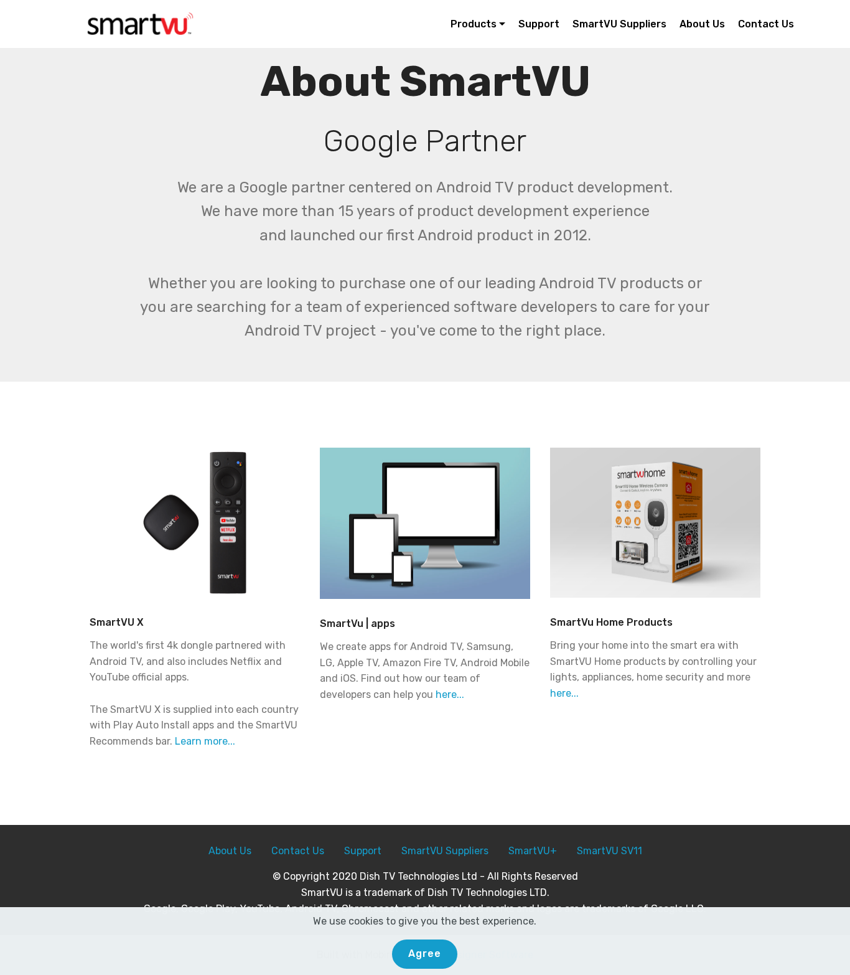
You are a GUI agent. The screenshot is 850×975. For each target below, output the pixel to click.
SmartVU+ (532, 851)
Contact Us (766, 24)
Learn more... (205, 741)
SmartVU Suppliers (619, 24)
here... (450, 694)
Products (474, 24)
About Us (702, 24)
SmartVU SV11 (609, 851)
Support (538, 24)
